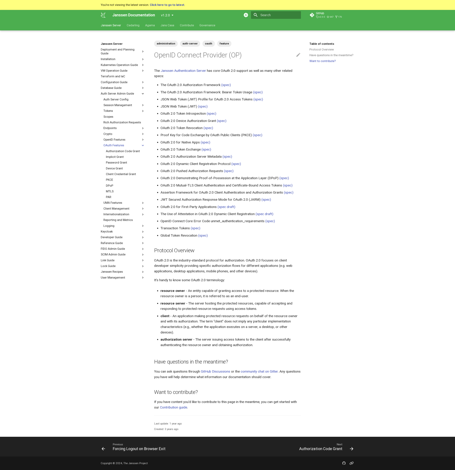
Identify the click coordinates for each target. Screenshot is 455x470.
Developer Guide (111, 237)
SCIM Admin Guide (113, 254)
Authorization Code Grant (123, 151)
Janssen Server (111, 25)
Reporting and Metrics (118, 220)
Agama (150, 25)
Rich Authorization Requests (122, 122)
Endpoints (110, 128)
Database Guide (111, 88)
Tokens (108, 111)
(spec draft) (226, 207)
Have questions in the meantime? (331, 55)
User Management (113, 277)
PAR (108, 197)
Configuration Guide (114, 82)
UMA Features (112, 202)
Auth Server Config (116, 99)
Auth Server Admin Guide (117, 93)
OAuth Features (113, 145)
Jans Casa (167, 25)
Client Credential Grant (121, 174)
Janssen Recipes (112, 271)
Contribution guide (173, 407)
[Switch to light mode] (246, 15)
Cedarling (133, 25)
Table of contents (321, 44)
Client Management (116, 208)
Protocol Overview (321, 49)
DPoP (109, 185)
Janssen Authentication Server (183, 71)
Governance (207, 25)
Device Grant (114, 168)
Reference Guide (112, 243)
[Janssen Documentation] (103, 15)
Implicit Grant (115, 157)
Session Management (117, 105)
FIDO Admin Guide (113, 248)
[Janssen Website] (351, 463)
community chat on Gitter (259, 371)
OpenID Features (114, 139)
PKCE (109, 179)
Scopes (108, 116)
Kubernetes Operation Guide (119, 64)
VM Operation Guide (114, 70)
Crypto (107, 133)
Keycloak (107, 231)
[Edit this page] (298, 55)
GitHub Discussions (215, 371)
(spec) (226, 85)
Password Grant (116, 162)
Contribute (187, 25)
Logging (108, 226)
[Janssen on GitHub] (344, 463)
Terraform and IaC (113, 76)
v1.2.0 (165, 15)
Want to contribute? (322, 61)
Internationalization (116, 214)
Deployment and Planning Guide (118, 51)
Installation (108, 59)
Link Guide (107, 260)
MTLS (110, 191)
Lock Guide (108, 266)
